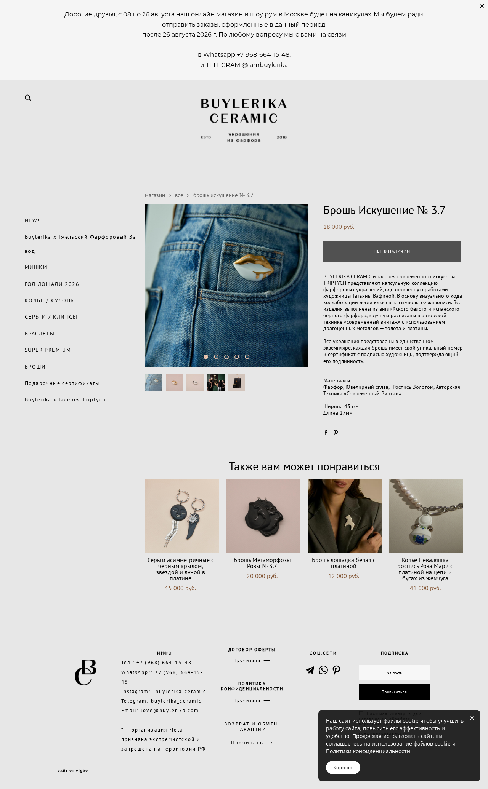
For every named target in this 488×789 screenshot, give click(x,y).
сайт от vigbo (73, 771)
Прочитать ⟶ (252, 660)
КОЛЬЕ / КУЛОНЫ (50, 300)
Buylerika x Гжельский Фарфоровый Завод (80, 243)
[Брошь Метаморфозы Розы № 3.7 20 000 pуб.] (263, 516)
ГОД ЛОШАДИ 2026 (52, 284)
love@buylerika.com (170, 710)
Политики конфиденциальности (368, 751)
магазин (155, 195)
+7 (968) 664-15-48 (164, 662)
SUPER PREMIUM (48, 350)
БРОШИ (35, 366)
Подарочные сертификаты (62, 383)
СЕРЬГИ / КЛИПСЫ (51, 316)
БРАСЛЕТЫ (40, 333)
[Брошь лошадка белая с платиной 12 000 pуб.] (345, 516)
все (179, 195)
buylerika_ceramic (181, 691)
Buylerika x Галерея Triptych (65, 399)
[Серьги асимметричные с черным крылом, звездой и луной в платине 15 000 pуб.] (182, 516)
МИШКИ (36, 267)
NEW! (32, 220)
